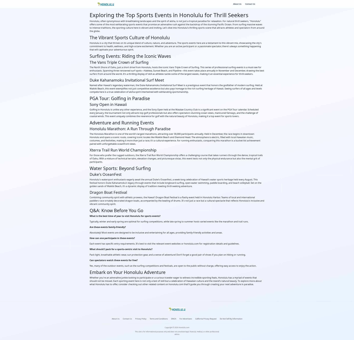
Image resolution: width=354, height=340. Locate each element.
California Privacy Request (206, 318)
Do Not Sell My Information (231, 318)
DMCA (173, 318)
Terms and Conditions (159, 318)
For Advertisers (185, 318)
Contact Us (250, 4)
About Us (237, 4)
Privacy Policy (140, 318)
